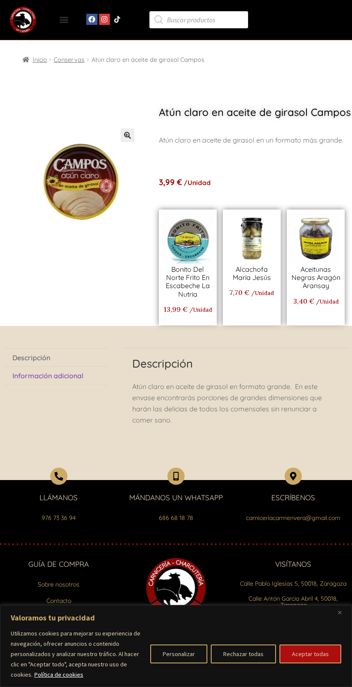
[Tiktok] (117, 19)
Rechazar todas (243, 654)
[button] (64, 20)
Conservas (69, 60)
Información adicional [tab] (47, 375)
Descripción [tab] (31, 357)
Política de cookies (58, 674)
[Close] (343, 612)
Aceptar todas (310, 654)
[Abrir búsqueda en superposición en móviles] (198, 19)
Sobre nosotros (58, 584)
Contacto (58, 601)
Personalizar (179, 654)
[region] (176, 646)
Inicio (40, 60)
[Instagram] (104, 19)
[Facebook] (91, 19)
